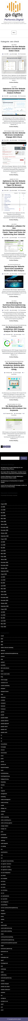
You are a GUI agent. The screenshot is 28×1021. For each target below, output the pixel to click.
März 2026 (3, 518)
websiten (3, 992)
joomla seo (3, 764)
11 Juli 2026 (6, 53)
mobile (2, 805)
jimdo (2, 758)
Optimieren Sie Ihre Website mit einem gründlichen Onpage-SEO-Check (14, 135)
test (2, 954)
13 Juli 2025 (6, 237)
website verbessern (5, 989)
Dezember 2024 (4, 562)
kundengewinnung (5, 776)
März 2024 (3, 588)
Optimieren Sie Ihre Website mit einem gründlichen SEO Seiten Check (14, 49)
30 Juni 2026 (6, 140)
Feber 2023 (3, 626)
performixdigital (14, 53)
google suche (4, 732)
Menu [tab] (14, 32)
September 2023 (4, 606)
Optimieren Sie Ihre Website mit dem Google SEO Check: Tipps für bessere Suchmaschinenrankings (14, 184)
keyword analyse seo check (14, 404)
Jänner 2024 (4, 594)
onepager (3, 811)
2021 (2, 644)
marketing (3, 796)
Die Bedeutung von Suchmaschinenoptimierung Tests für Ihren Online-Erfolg (14, 305)
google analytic (4, 717)
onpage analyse (4, 825)
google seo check (14, 179)
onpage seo (3, 828)
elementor (3, 697)
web (2, 966)
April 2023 (3, 620)
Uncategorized (4, 963)
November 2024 (4, 565)
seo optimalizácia (5, 896)
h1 (1, 735)
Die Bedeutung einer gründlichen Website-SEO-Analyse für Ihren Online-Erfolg (14, 366)
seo (2, 858)
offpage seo (3, 808)
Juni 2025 (3, 544)
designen (3, 688)
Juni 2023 (3, 615)
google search (4, 726)
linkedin (3, 785)
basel (2, 670)
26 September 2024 (9, 413)
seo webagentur (4, 901)
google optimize (4, 720)
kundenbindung (4, 773)
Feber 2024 (3, 591)
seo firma (3, 881)
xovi (2, 1007)
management (4, 793)
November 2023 (4, 600)
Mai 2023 (3, 617)
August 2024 (4, 574)
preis (2, 831)
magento (3, 790)
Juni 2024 (3, 580)
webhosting (3, 974)
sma (2, 922)
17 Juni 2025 (6, 310)
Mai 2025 (3, 547)
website (2, 980)
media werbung (4, 802)
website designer (5, 983)
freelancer (3, 709)
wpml (2, 1004)
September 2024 (4, 571)
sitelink (2, 919)
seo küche (3, 884)
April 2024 (3, 585)
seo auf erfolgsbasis (5, 872)
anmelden (3, 665)
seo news (3, 887)
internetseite (4, 752)
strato (2, 934)
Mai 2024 (3, 582)
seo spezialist (4, 898)
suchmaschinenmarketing (7, 936)
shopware (3, 913)
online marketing (5, 817)
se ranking (3, 846)
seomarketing (4, 904)
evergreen (3, 703)
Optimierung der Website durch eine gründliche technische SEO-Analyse (14, 269)
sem (2, 855)
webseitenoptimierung (6, 977)
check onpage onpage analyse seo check (14, 131)
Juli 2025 (3, 541)
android (2, 662)
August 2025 (4, 539)
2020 (2, 641)
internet (2, 749)
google (2, 714)
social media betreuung (6, 928)
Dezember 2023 (4, 597)
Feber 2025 (3, 556)
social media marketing (6, 931)
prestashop (3, 834)
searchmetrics (4, 852)
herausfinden (4, 744)
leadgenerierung (5, 779)
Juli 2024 (3, 577)
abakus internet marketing (7, 647)
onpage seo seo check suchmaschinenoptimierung (14, 325)
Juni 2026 (3, 509)
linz (2, 787)
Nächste (8, 446)
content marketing (5, 685)
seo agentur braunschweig (7, 860)
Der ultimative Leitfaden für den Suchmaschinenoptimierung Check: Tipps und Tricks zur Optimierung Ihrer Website (14, 230)
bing (2, 676)
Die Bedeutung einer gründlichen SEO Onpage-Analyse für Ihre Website (14, 329)
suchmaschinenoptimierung (7, 939)
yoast (2, 1010)
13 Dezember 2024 (9, 334)
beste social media (5, 673)
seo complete (4, 878)
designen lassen (4, 691)
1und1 (2, 635)
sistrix (2, 916)
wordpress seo (4, 1001)
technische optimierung (6, 948)
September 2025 (4, 536)
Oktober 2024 (4, 568)
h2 (1, 738)
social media (4, 925)
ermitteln (3, 700)
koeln (2, 770)
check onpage (4, 679)
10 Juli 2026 (6, 96)
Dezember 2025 (4, 527)
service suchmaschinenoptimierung (9, 907)
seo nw (2, 893)
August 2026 (4, 504)
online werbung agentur (6, 822)
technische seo (4, 951)
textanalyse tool (4, 957)
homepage (3, 746)
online (2, 814)
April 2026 (3, 515)
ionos (2, 755)
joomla (2, 761)
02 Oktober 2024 (9, 372)
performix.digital (14, 19)
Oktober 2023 (4, 603)
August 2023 (4, 609)
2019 (2, 638)
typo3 (2, 960)
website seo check (5, 986)
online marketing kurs (6, 820)
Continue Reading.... (14, 82)
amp (2, 659)
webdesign (3, 969)
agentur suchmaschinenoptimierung (9, 653)
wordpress (3, 998)
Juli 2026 (3, 506)
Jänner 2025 (4, 559)
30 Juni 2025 (6, 273)
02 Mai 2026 (6, 190)
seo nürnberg (4, 890)
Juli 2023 (3, 612)
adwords (3, 650)
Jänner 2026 (4, 524)
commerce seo (4, 682)
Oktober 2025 (4, 533)
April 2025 (3, 550)
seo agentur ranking (5, 866)
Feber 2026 (3, 521)
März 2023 (3, 623)
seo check (14, 44)
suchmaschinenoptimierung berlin (9, 942)
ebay (2, 694)
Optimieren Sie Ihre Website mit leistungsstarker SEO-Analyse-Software (14, 91)
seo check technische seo (14, 264)
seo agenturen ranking (6, 869)
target (2, 945)
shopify (2, 910)
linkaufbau (3, 782)
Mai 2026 (3, 512)
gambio (2, 711)
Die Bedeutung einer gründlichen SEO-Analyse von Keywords (14, 408)
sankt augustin (4, 843)
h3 (1, 741)
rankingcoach (4, 837)
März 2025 (3, 553)
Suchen (3, 455)
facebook (3, 706)
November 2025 (4, 530)
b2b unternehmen (5, 668)
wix (1, 995)
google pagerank (5, 723)
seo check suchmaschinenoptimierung (14, 361)
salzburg (3, 840)
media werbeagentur (6, 799)
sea (1, 849)
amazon (3, 656)
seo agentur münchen (6, 863)
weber (2, 972)
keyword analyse (5, 767)
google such (4, 729)
